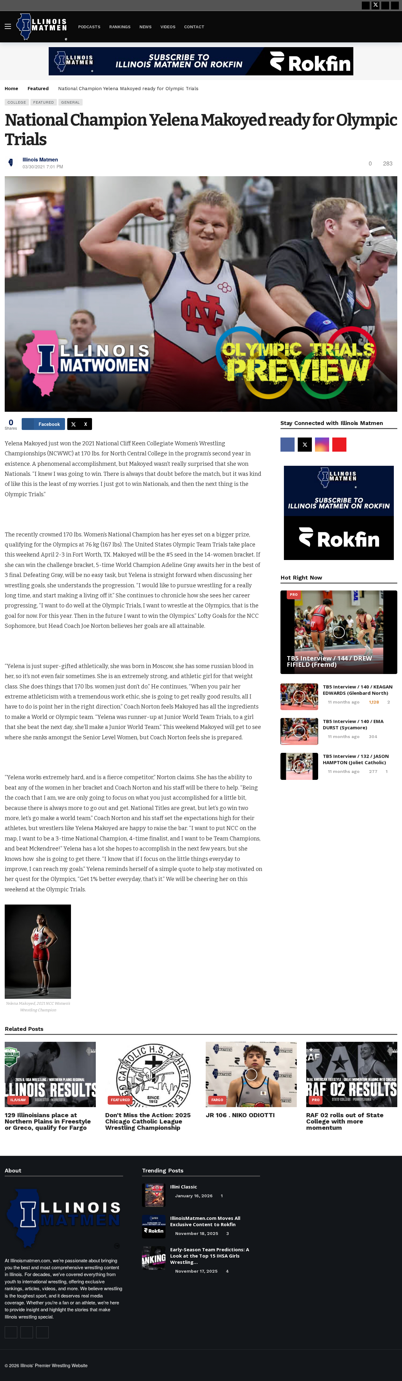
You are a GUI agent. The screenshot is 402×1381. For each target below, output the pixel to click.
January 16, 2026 (194, 1195)
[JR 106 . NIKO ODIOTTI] (251, 1074)
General (70, 102)
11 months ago (344, 701)
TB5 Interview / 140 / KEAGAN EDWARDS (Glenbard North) (358, 689)
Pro (293, 595)
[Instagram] (395, 5)
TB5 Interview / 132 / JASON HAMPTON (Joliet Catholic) (356, 759)
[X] (375, 5)
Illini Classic (183, 1186)
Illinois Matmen (40, 159)
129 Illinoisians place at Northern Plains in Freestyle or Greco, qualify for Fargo (48, 1121)
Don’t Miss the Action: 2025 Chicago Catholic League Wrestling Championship (148, 1121)
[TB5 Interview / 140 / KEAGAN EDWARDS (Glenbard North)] (299, 696)
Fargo (217, 1100)
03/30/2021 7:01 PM (43, 166)
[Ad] (201, 61)
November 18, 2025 (196, 1233)
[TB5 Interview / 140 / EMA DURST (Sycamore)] (299, 731)
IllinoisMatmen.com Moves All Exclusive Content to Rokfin (205, 1221)
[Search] (392, 26)
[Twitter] (26, 1332)
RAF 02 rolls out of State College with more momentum (344, 1121)
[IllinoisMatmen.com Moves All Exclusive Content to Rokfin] (154, 1226)
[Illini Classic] (154, 1195)
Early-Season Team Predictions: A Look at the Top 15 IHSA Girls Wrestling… (209, 1255)
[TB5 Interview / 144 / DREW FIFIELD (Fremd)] (338, 632)
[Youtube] (385, 5)
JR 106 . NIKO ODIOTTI (240, 1115)
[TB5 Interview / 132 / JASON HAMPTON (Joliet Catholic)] (299, 766)
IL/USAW (18, 1100)
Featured (43, 102)
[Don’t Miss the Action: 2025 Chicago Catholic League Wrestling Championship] (150, 1074)
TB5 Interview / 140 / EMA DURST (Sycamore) (353, 724)
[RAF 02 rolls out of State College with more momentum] (351, 1074)
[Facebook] (366, 5)
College (17, 102)
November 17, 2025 (196, 1271)
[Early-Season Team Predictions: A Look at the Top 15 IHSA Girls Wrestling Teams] (154, 1258)
